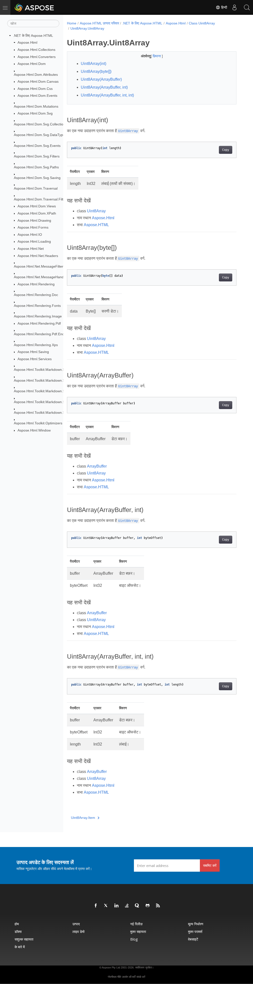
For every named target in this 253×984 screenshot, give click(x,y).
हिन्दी (223, 7)
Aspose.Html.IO (30, 234)
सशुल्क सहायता (24, 939)
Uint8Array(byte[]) (96, 71)
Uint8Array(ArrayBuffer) (101, 79)
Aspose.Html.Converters (37, 57)
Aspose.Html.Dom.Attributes (36, 75)
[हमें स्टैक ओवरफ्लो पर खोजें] (127, 906)
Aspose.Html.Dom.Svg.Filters (37, 156)
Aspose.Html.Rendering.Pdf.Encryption (44, 334)
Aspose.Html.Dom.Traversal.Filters (41, 199)
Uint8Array (96, 211)
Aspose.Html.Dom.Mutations (36, 106)
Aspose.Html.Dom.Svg (35, 113)
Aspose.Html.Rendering (36, 284)
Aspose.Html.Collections (36, 50)
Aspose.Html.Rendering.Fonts (37, 306)
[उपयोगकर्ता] (234, 7)
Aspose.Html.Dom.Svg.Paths (36, 167)
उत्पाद (76, 924)
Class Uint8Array (202, 23)
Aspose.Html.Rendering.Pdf (39, 323)
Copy (225, 150)
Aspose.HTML (96, 225)
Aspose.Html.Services (35, 359)
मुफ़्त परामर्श (195, 931)
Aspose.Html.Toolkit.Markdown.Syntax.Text (47, 412)
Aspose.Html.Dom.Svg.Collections (40, 124)
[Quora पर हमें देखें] (137, 906)
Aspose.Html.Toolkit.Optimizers (38, 423)
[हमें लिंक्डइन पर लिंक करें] (116, 906)
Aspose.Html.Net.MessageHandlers (41, 277)
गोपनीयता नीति (114, 976)
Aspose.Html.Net (31, 249)
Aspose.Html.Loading (34, 241)
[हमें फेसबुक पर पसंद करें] (96, 906)
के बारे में (20, 947)
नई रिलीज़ (136, 924)
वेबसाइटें (193, 939)
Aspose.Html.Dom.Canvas (38, 81)
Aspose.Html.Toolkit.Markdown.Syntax (43, 370)
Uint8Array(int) (93, 63)
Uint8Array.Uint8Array (87, 28)
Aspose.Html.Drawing (34, 220)
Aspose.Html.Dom (32, 64)
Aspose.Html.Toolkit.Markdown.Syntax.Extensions (52, 380)
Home (71, 23)
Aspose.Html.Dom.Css (35, 89)
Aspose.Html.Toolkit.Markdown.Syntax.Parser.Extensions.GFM (62, 402)
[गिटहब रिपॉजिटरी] (148, 906)
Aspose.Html (27, 42)
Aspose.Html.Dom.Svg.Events (37, 146)
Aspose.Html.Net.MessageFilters (39, 266)
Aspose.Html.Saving (33, 352)
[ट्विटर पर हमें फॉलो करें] (106, 906)
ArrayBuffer (97, 466)
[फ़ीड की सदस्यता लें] (158, 906)
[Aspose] (34, 7)
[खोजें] (247, 7)
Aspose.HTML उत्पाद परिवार (99, 23)
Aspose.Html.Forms (33, 227)
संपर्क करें (140, 976)
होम (17, 924)
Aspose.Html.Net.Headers (38, 256)
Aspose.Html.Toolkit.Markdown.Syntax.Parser (49, 391)
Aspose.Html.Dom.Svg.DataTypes (40, 135)
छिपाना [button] (157, 56)
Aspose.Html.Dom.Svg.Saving (37, 178)
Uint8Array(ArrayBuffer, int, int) (107, 95)
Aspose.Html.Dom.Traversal (36, 188)
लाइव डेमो (78, 931)
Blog (134, 939)
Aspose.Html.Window (34, 430)
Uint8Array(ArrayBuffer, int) (104, 87)
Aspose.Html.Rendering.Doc (36, 295)
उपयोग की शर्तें (128, 976)
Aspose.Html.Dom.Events (37, 96)
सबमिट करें (209, 865)
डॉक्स (18, 931)
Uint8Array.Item (83, 818)
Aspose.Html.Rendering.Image (38, 316)
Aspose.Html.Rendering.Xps (36, 345)
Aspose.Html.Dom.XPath (37, 213)
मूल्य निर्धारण (195, 924)
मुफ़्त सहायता (138, 931)
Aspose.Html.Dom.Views (37, 206)
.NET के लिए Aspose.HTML (33, 36)
